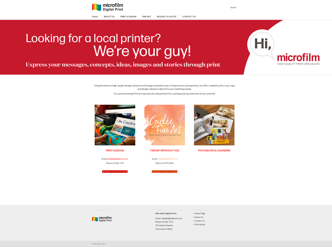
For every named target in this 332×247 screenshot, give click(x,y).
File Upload (200, 224)
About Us (199, 217)
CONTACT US (189, 16)
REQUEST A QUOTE (166, 16)
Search (233, 7)
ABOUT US (109, 16)
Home (95, 16)
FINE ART (146, 16)
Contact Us (200, 220)
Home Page (200, 213)
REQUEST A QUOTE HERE (115, 171)
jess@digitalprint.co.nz (167, 158)
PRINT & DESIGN (128, 16)
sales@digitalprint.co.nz (171, 218)
